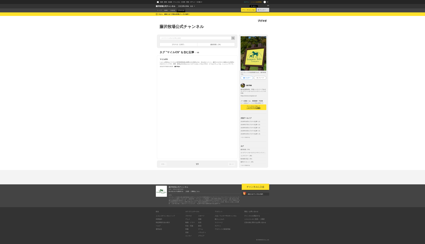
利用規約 (159, 219)
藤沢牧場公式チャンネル (165, 6)
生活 (191, 6)
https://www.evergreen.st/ (249, 96)
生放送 (170, 2)
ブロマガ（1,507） (178, 44)
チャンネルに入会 (248, 10)
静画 (165, 2)
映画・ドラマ (190, 222)
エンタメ (188, 236)
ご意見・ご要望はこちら (192, 191)
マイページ (219, 222)
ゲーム (200, 229)
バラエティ (202, 232)
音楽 (186, 232)
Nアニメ (192, 2)
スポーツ (201, 216)
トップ (159, 10)
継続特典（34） (216, 44)
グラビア (201, 236)
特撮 (186, 229)
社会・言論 (189, 226)
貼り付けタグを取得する (176, 191)
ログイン (246, 2)
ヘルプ (158, 226)
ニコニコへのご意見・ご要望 (254, 219)
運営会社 (159, 229)
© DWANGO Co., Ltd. (262, 240)
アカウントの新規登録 (222, 229)
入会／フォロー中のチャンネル (226, 216)
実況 (187, 2)
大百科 (183, 2)
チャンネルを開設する (252, 216)
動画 (161, 2)
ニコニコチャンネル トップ (165, 216)
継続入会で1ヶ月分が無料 (255, 194)
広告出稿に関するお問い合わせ (255, 222)
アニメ (187, 219)
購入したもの (219, 219)
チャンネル (176, 2)
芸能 (199, 219)
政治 (199, 226)
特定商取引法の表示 (163, 222)
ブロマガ (181, 10)
